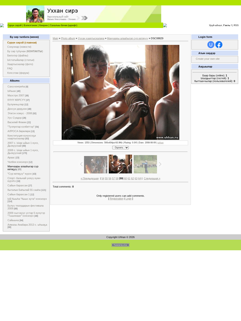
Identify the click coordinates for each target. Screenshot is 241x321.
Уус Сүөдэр (15, 117)
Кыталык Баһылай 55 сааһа (24, 189)
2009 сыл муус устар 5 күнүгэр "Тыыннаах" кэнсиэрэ (26, 214)
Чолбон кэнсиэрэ (18, 161)
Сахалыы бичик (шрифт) (63, 25)
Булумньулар (16, 104)
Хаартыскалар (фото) (20, 64)
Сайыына (13, 220)
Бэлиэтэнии (30, 25)
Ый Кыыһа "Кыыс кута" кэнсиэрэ (27, 198)
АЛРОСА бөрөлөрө (19, 131)
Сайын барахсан (18, 185)
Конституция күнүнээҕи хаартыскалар (22, 137)
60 (125, 178)
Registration (116, 198)
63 (136, 178)
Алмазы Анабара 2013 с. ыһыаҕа (27, 224)
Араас (11, 157)
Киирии (43, 25)
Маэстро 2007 (16, 95)
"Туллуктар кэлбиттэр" (21, 126)
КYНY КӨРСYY (16, 99)
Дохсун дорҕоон (17, 108)
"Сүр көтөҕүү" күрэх (20, 173)
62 (132, 178)
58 (117, 178)
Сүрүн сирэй (15, 25)
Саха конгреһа (16, 86)
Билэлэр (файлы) (17, 55)
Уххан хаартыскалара (91, 38)
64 (139, 178)
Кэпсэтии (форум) (18, 72)
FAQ (9, 68)
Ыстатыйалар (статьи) (20, 60)
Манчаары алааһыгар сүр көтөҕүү (127, 38)
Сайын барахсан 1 (19, 194)
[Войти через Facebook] (218, 44)
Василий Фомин (17, 122)
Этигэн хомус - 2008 (20, 113)
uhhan (161, 142)
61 (129, 178)
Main (55, 38)
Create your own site (208, 58)
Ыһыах (12, 91)
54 (102, 178)
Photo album (68, 38)
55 (106, 178)
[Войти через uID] (210, 44)
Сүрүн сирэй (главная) (22, 42)
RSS (236, 25)
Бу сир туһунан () (25, 51)
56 (109, 178)
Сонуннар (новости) (19, 46)
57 (113, 178)
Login (128, 198)
